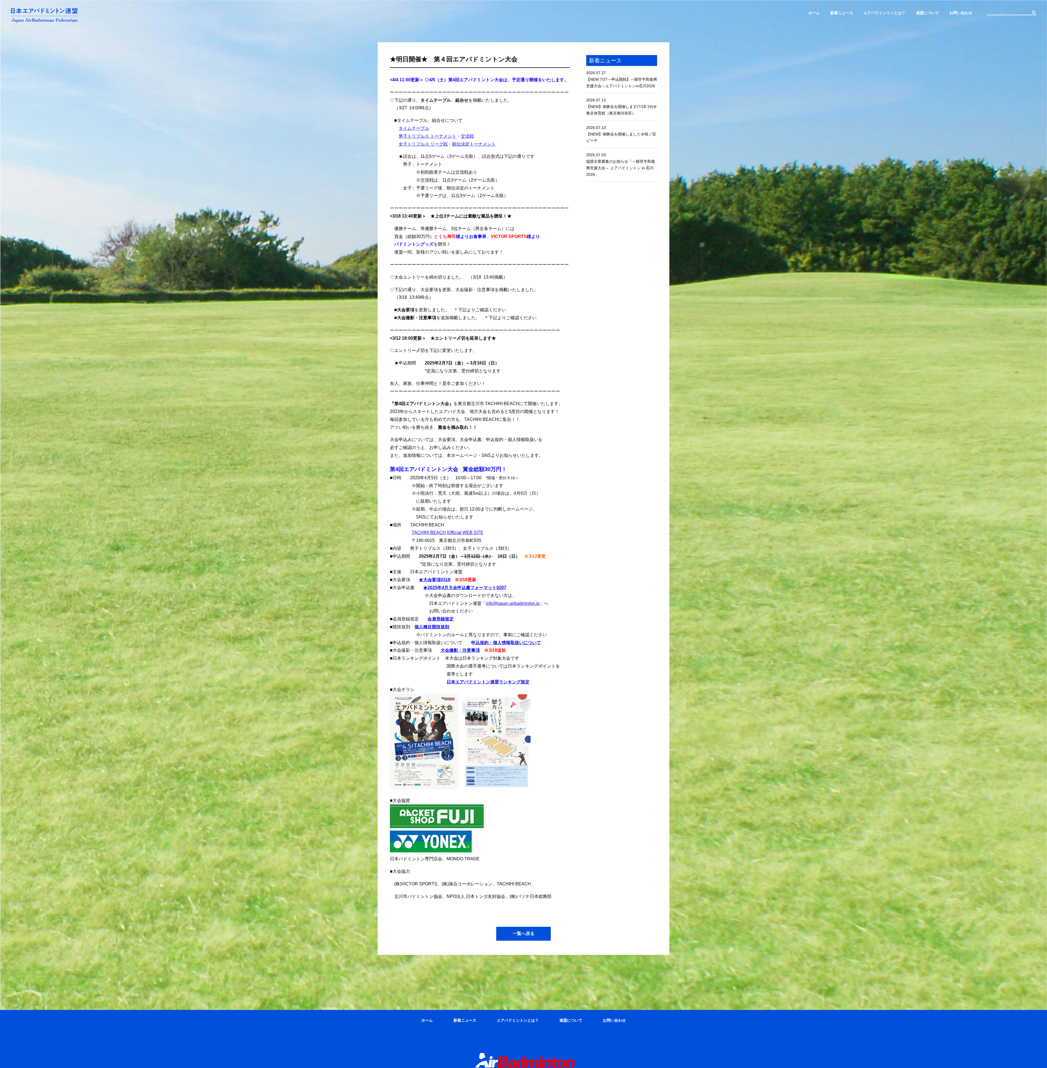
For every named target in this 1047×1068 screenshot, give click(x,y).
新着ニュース (841, 13)
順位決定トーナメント (474, 144)
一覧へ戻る (523, 933)
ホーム (814, 13)
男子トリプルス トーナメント (427, 136)
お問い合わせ (960, 13)
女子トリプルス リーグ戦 (423, 144)
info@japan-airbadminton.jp (513, 603)
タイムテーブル (414, 128)
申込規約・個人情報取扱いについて (506, 642)
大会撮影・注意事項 (460, 650)
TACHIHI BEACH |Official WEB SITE (447, 532)
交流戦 (467, 136)
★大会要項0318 (434, 579)
